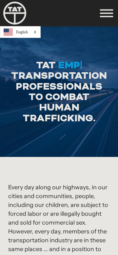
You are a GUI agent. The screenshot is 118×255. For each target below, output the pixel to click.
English (22, 32)
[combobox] (20, 32)
